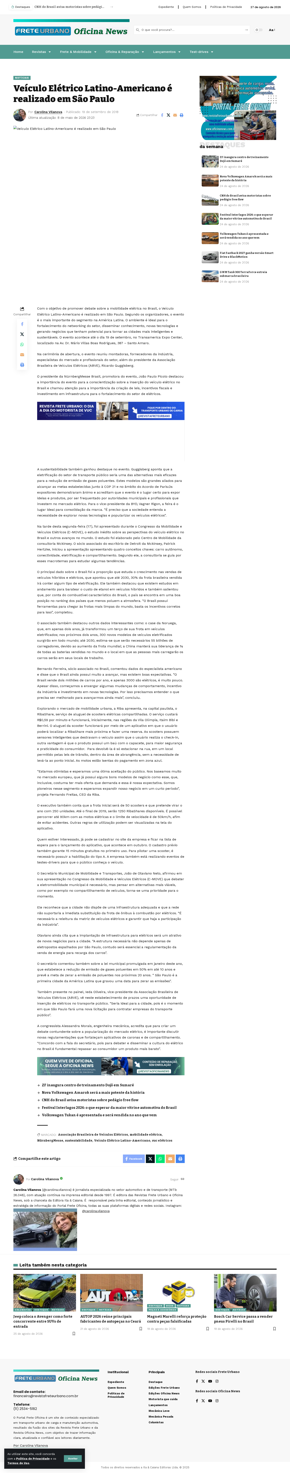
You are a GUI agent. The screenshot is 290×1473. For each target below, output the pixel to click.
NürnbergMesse (50, 1140)
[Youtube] (210, 1381)
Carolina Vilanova (48, 112)
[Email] (175, 115)
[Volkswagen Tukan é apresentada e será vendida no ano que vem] (210, 238)
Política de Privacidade (33, 1458)
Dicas (170, 1306)
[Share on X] (169, 115)
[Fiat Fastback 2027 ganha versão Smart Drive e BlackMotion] (210, 257)
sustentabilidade (78, 1140)
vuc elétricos (162, 1140)
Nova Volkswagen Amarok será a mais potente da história (93, 1093)
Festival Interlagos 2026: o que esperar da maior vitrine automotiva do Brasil (109, 1108)
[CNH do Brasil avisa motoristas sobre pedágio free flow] (210, 200)
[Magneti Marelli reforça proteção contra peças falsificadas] (178, 1293)
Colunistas (23, 1310)
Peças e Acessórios (162, 1310)
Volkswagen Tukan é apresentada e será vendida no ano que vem (99, 1115)
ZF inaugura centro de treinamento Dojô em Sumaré (88, 1085)
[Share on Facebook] (162, 115)
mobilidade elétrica (146, 1134)
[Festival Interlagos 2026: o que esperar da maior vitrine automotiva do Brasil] (210, 219)
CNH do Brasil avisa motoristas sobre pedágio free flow (70, 7)
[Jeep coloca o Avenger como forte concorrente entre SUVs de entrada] (44, 1293)
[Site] (182, 1179)
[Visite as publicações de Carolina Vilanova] (18, 1179)
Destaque (41, 1310)
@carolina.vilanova (96, 1211)
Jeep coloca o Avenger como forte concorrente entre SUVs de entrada (42, 1321)
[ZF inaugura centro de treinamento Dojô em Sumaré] (210, 161)
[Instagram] (217, 1381)
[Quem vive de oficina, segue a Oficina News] (111, 1066)
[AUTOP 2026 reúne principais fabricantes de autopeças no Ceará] (111, 1293)
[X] (203, 1381)
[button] (73, 1458)
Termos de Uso (18, 1463)
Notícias (22, 77)
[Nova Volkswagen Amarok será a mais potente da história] (210, 181)
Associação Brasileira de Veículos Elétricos (93, 1134)
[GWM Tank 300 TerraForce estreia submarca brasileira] (210, 276)
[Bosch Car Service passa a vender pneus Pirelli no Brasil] (245, 1293)
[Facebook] (197, 1381)
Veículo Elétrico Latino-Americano (122, 1140)
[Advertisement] (111, 431)
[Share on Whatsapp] (22, 344)
